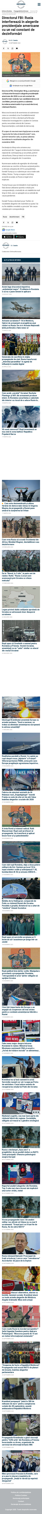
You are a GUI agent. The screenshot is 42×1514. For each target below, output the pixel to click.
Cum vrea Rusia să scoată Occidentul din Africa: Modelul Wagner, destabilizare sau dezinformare (20, 542)
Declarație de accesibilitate (21, 1504)
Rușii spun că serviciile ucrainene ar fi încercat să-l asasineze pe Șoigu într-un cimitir (19, 939)
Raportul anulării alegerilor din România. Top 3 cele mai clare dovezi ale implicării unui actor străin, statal (20, 1188)
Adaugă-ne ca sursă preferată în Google (23, 81)
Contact (21, 1501)
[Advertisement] (21, 459)
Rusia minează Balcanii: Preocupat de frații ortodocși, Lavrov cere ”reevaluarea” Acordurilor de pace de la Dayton (21, 1258)
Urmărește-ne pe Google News (23, 86)
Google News (10, 230)
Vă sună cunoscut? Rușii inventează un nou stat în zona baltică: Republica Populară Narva (19, 431)
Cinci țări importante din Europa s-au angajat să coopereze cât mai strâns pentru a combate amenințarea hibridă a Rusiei (19, 1011)
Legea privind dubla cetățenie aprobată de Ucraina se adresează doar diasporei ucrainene (20, 612)
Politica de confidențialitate (21, 1492)
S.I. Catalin (14, 40)
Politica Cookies (21, 1495)
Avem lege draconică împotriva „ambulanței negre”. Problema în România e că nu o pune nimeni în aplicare (20, 289)
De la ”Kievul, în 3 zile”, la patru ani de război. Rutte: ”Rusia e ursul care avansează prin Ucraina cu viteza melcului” (18, 577)
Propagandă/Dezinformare (21, 11)
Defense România (7, 11)
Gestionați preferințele (21, 1498)
